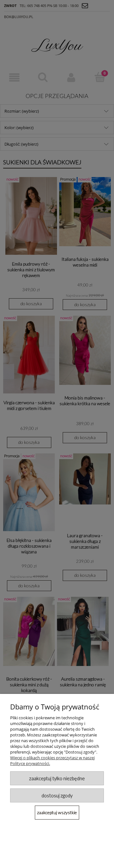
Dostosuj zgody (57, 795)
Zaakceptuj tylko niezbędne (57, 778)
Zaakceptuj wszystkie (57, 812)
